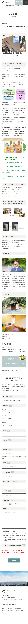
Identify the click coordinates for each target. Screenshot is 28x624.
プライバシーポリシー (10, 610)
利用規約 (18, 610)
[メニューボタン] (25, 2)
